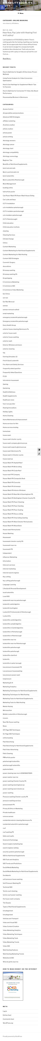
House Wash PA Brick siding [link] (12, 467)
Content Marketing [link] (9, 247)
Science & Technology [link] (10, 840)
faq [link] (4, 353)
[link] (2, 7)
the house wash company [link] (11, 899)
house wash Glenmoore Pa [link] (12, 451)
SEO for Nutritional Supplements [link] (14, 856)
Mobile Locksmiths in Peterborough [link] (15, 714)
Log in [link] (5, 1011)
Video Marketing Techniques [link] (12, 934)
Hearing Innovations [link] (9, 408)
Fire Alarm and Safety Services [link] (13, 364)
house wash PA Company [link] (11, 474)
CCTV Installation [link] (9, 203)
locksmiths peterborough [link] (11, 647)
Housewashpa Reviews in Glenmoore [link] (15, 97)
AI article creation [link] (9, 125)
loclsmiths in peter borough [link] (12, 663)
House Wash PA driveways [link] (12, 486)
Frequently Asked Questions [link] (12, 372)
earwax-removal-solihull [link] (11, 309)
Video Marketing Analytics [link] (12, 930)
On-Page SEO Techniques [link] (11, 734)
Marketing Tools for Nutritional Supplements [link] (18, 698)
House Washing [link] (8, 533)
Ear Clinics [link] (6, 294)
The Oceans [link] (7, 903)
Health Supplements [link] (10, 396)
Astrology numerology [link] (10, 156)
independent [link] (7, 553)
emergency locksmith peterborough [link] (15, 317)
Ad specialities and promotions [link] (13, 113)
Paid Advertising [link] (8, 742)
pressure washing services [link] (12, 801)
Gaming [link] (5, 384)
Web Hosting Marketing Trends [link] (13, 954)
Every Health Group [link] (9, 325)
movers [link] (5, 718)
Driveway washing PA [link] (10, 274)
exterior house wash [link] (10, 333)
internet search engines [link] (11, 573)
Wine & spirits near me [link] (10, 962)
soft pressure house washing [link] (12, 879)
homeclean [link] (6, 431)
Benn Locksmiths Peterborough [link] (13, 180)
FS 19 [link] (5, 376)
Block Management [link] (9, 184)
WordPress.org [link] (8, 1023)
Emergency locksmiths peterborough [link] (15, 321)
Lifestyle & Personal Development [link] (14, 588)
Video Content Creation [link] (11, 926)
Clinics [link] (5, 243)
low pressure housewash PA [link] (12, 667)
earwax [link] (5, 306)
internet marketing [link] (9, 569)
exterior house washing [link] (11, 337)
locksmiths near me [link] (9, 640)
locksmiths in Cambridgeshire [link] (13, 628)
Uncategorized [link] (8, 915)
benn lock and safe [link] (9, 168)
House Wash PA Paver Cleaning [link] (13, 502)
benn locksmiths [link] (8, 176)
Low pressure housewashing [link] (12, 671)
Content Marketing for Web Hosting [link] (15, 254)
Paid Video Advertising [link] (10, 749)
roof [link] (4, 828)
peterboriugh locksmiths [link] (11, 761)
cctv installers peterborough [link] (12, 215)
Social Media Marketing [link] (11, 867)
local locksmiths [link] (8, 592)
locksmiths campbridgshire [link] (12, 624)
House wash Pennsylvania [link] (11, 529)
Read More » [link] (7, 58)
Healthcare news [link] (8, 400)
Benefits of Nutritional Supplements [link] (15, 164)
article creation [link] (8, 129)
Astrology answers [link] (9, 140)
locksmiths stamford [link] (10, 655)
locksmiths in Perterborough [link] (12, 632)
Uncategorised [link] (8, 911)
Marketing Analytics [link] (9, 687)
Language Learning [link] (9, 584)
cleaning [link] (6, 231)
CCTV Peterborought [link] (10, 219)
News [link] (5, 726)
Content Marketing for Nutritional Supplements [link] (19, 250)
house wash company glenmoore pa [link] (15, 443)
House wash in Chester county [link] (13, 455)
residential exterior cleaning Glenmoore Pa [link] (17, 820)
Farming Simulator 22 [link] (10, 357)
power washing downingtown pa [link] (14, 785)
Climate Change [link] (8, 239)
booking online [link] (8, 188)
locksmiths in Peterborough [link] (12, 636)
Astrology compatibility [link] (11, 152)
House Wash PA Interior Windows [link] (14, 490)
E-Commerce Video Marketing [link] (13, 290)
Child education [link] (8, 223)
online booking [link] (8, 738)
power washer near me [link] (10, 777)
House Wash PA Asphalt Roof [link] (12, 463)
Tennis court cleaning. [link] (10, 891)
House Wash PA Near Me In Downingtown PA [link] (18, 494)
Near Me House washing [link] (11, 722)
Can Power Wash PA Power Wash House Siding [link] (18, 195)
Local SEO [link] (6, 596)
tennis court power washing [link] (12, 895)
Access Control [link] (8, 109)
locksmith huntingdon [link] (10, 608)
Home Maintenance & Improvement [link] (15, 419)
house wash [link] (7, 435)
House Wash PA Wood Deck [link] (12, 526)
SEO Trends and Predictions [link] (12, 863)
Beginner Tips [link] (7, 160)
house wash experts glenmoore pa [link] (14, 447)
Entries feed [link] (7, 1015)
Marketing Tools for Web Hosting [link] (14, 702)
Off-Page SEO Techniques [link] (11, 730)
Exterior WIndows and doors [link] (12, 345)
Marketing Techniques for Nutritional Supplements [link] (20, 691)
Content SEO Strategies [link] (11, 258)
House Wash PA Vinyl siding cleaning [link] (15, 518)
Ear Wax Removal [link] (8, 302)
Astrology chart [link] (8, 148)
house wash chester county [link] (12, 439)
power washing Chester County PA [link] (14, 781)
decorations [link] (7, 266)
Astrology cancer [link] (8, 144)
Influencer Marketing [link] (10, 557)
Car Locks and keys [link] (9, 199)
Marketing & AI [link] (8, 683)
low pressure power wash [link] (11, 675)
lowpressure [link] (7, 679)
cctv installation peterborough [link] (13, 207)
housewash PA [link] (8, 549)
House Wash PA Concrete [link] (11, 482)
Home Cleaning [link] (8, 416)
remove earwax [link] (8, 816)
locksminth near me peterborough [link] (14, 600)
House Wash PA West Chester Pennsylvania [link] (17, 522)
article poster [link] (7, 133)
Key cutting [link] (7, 577)
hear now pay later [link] (9, 404)
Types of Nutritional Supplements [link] (14, 907)
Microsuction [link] (7, 710)
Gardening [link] (6, 388)
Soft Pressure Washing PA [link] (12, 883)
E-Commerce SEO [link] (9, 286)
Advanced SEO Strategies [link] (11, 117)
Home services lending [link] (10, 427)
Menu (21, 13)
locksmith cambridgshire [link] (11, 604)
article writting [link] (8, 137)
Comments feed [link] (8, 1019)
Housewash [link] (7, 537)
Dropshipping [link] (7, 278)
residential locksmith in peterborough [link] (15, 824)
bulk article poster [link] (9, 192)
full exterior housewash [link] (11, 380)
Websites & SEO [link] (8, 958)
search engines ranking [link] (10, 848)
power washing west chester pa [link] (13, 789)
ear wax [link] (5, 298)
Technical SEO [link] (7, 887)
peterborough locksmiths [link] (11, 765)
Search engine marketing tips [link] (13, 844)
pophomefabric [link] (8, 769)
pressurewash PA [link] (9, 804)
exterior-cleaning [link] (8, 349)
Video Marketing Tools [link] (10, 938)
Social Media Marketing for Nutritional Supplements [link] (20, 871)
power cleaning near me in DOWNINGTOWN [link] (17, 773)
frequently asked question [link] (12, 368)
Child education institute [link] (11, 227)
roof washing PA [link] (8, 832)
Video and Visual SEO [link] (10, 922)
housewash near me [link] (9, 545)
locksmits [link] (6, 659)
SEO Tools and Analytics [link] (11, 859)
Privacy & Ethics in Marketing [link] (13, 808)
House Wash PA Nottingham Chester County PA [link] (19, 498)
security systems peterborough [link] (13, 852)
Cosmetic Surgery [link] (9, 262)
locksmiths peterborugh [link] (11, 651)
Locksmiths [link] (7, 616)
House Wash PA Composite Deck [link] (14, 478)
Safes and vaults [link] (8, 836)
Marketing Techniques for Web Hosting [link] (16, 694)
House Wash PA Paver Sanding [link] (13, 506)
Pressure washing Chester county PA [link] (15, 797)
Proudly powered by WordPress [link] (12, 1036)
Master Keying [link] (8, 706)
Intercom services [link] (9, 565)
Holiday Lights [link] (7, 412)
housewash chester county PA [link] (13, 541)
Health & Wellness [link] (9, 392)
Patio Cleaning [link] (8, 753)
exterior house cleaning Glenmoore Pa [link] (16, 329)
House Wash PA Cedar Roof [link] (12, 470)
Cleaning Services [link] (9, 235)
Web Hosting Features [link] (10, 950)
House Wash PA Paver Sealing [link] (13, 510)
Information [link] (7, 561)
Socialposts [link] (7, 875)
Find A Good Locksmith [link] (10, 360)
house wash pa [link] (8, 459)
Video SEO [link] (6, 946)
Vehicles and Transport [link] (10, 918)
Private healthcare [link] (9, 812)
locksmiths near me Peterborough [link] (14, 643)
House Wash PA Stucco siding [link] (13, 514)
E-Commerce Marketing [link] (11, 282)
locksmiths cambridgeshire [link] (12, 620)
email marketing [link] (8, 313)
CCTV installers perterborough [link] (13, 211)
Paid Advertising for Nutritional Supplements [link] (18, 746)
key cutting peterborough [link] (11, 581)
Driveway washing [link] (9, 270)
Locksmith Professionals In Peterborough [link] (17, 612)
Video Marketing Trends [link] (11, 942)
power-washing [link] (8, 793)
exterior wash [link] (7, 341)
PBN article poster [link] (9, 757)
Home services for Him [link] (10, 423)
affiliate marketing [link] (9, 121)
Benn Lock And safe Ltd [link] (11, 172)
